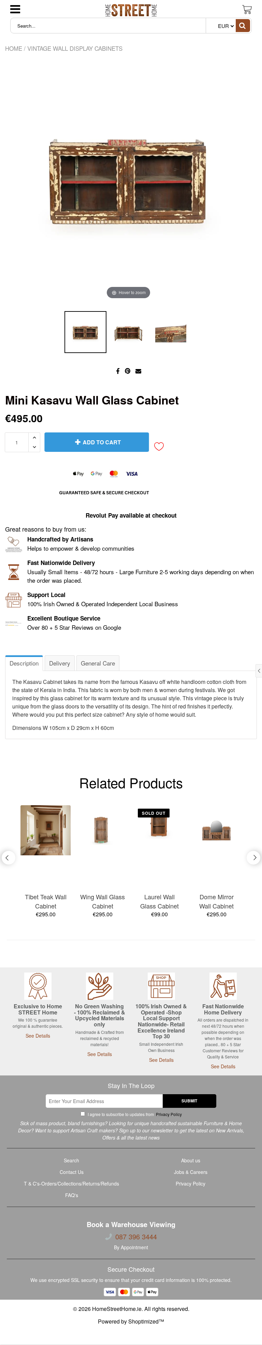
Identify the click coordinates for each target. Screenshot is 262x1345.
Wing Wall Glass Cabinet (102, 901)
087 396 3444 (136, 1236)
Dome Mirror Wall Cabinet (216, 901)
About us (190, 1160)
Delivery (59, 663)
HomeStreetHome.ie (117, 1309)
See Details (38, 1035)
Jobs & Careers (190, 1171)
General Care (98, 663)
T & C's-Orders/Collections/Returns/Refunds (71, 1183)
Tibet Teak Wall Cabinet (46, 901)
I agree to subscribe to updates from (134, 1114)
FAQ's (71, 1195)
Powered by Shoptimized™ (131, 1321)
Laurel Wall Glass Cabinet (159, 901)
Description (24, 663)
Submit (189, 1101)
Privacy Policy (168, 1114)
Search (71, 1160)
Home (13, 48)
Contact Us (72, 1171)
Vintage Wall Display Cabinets (74, 48)
